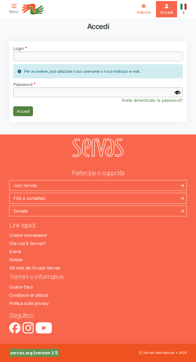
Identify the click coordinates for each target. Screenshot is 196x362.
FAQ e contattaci (29, 198)
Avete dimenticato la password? (152, 100)
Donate (21, 211)
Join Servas (25, 185)
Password (22, 84)
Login (18, 48)
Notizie (15, 259)
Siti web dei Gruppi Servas (34, 267)
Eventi (15, 251)
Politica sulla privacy (29, 303)
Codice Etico (21, 287)
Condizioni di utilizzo (28, 295)
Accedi (23, 111)
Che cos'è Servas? (27, 243)
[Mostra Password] (178, 93)
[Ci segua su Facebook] (14, 327)
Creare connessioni (28, 235)
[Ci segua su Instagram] (28, 327)
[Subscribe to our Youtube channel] (44, 327)
